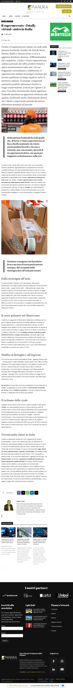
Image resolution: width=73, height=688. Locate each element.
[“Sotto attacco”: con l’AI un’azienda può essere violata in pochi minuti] (8, 532)
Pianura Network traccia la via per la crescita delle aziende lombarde (40, 618)
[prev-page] (2, 568)
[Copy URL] (36, 493)
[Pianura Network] (9, 658)
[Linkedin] (67, 1)
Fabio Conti (8, 34)
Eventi (59, 60)
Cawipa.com (9, 681)
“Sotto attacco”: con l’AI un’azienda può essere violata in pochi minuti (7, 541)
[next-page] (5, 568)
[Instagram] (64, 1)
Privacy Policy (25, 679)
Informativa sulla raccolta (18, 685)
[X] (23, 493)
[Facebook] (61, 1)
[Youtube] (70, 1)
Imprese (3, 21)
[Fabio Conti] (2, 34)
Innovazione (9, 21)
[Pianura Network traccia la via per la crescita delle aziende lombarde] (29, 618)
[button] (69, 16)
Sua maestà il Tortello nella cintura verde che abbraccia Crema (39, 611)
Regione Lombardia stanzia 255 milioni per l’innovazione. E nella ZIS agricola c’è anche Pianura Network (64, 86)
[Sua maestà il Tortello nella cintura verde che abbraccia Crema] (29, 610)
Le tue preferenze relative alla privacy (45, 685)
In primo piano (5, 536)
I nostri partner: (36, 587)
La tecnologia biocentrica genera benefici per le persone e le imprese (40, 625)
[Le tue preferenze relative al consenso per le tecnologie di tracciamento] (2, 516)
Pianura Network (15, 679)
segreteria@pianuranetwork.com (35, 672)
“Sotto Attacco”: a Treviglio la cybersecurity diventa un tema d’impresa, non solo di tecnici (64, 54)
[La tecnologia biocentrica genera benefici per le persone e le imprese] (29, 625)
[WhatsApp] (27, 493)
